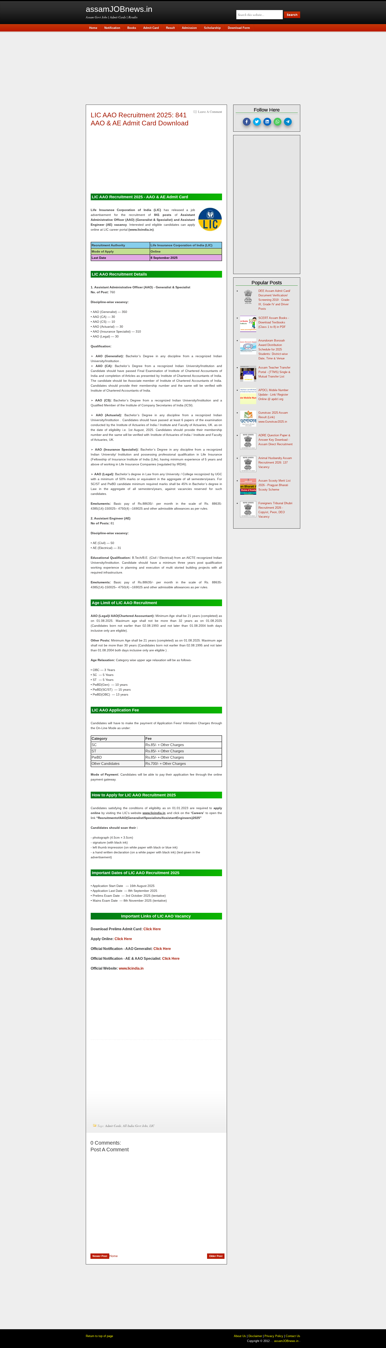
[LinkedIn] (267, 122)
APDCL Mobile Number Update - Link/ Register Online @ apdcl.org (273, 394)
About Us (240, 1336)
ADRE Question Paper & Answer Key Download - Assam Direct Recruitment (275, 440)
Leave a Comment (210, 112)
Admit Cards (113, 1126)
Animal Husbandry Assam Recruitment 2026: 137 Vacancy (275, 462)
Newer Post (99, 1256)
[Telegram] (288, 122)
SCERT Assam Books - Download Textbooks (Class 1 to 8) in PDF (273, 322)
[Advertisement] (195, 67)
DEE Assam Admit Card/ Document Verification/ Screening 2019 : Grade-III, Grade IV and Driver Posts (274, 299)
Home (113, 1256)
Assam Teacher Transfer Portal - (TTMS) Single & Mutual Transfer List (274, 372)
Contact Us (293, 1336)
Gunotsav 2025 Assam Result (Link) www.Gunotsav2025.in (273, 417)
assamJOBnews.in (119, 9)
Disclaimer (255, 1336)
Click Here (152, 929)
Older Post (215, 1256)
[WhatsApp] (277, 122)
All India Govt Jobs (135, 1126)
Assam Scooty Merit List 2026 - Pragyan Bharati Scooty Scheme (274, 485)
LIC (151, 1126)
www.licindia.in (131, 968)
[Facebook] (247, 122)
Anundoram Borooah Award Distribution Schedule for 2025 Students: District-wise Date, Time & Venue (273, 349)
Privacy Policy (273, 1336)
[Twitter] (257, 122)
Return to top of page (99, 1336)
